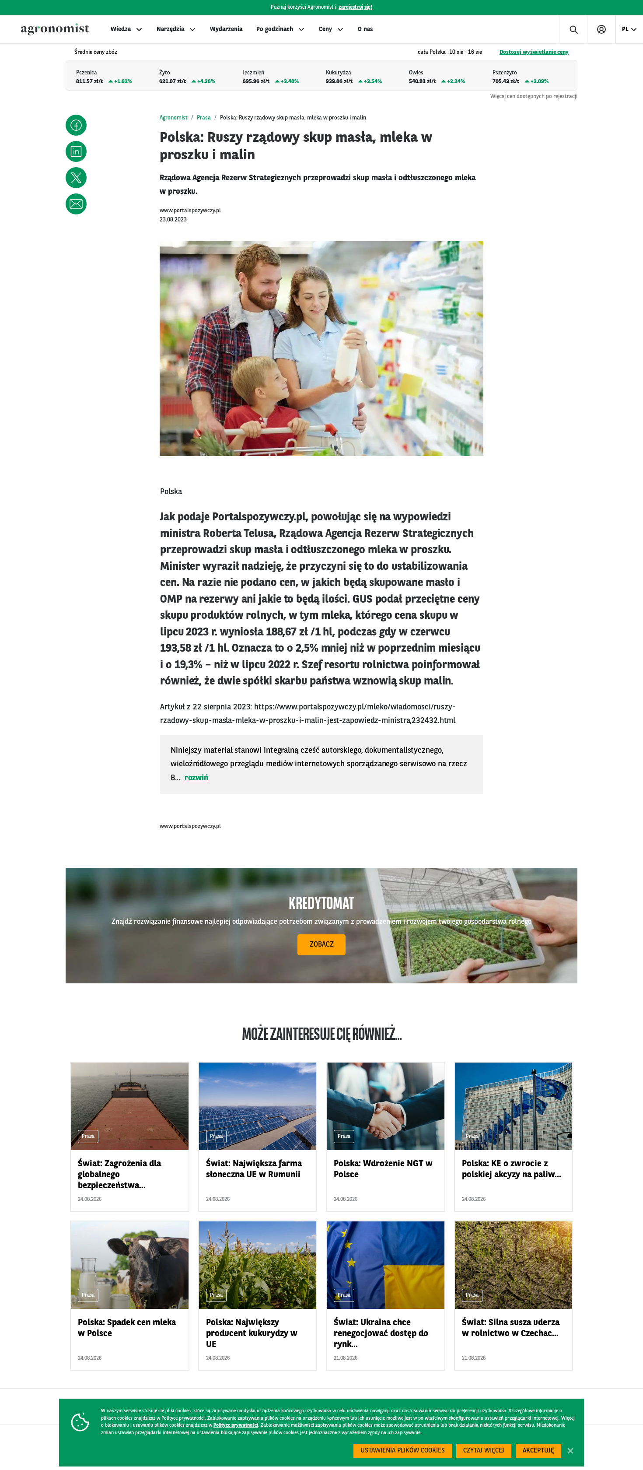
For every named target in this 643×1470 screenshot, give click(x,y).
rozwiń (197, 778)
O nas (365, 29)
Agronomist (174, 118)
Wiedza (121, 29)
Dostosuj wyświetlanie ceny (534, 52)
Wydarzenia (226, 29)
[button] (76, 125)
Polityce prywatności (235, 1425)
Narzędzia (170, 29)
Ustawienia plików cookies (402, 1451)
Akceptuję (538, 1451)
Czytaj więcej (483, 1451)
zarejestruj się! (355, 7)
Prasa (204, 118)
